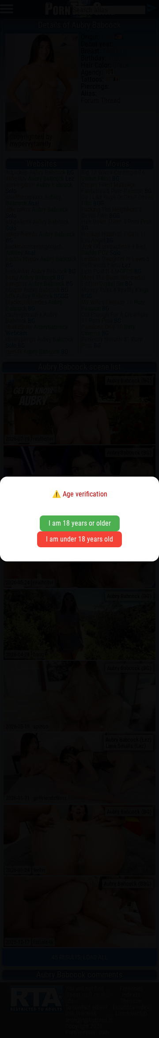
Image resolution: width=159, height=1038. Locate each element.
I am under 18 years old (79, 539)
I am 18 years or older (80, 523)
